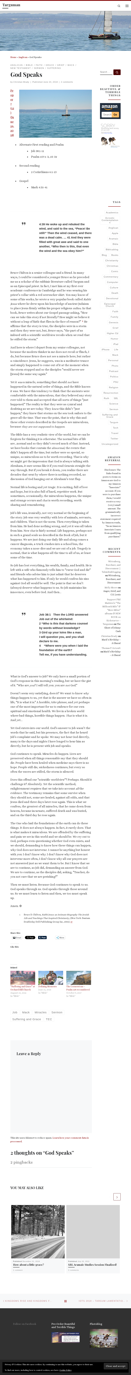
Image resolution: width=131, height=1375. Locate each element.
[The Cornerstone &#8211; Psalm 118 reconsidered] (78, 978)
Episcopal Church (110, 305)
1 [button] (82, 321)
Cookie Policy (65, 1370)
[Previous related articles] (109, 1196)
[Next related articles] (117, 1196)
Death (115, 293)
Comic (114, 271)
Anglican (22, 57)
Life (116, 349)
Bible (115, 244)
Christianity (111, 260)
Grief (115, 328)
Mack (115, 355)
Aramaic (113, 238)
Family (114, 317)
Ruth (106, 398)
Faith (115, 311)
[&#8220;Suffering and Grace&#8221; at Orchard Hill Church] (22, 978)
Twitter (114, 438)
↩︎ (72, 921)
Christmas (112, 266)
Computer (112, 282)
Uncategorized (110, 444)
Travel (114, 433)
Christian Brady (21, 82)
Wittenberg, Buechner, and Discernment (113, 579)
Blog (104, 255)
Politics (114, 376)
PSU (115, 382)
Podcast (113, 371)
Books (114, 255)
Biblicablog (112, 249)
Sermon (113, 409)
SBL (116, 398)
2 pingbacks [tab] (21, 1162)
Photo (115, 366)
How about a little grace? (28, 1264)
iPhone (106, 349)
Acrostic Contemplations (110, 220)
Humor (114, 338)
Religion (113, 387)
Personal (113, 360)
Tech (115, 427)
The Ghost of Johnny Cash (112, 627)
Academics (112, 212)
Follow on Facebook (24, 1323)
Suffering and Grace (110, 415)
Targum (114, 422)
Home (13, 57)
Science (113, 403)
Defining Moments (47, 986)
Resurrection (111, 393)
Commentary (111, 276)
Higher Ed (112, 333)
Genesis (113, 322)
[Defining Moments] (50, 978)
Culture (114, 287)
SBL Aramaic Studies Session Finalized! (92, 1264)
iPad (115, 344)
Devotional (112, 298)
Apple (115, 233)
